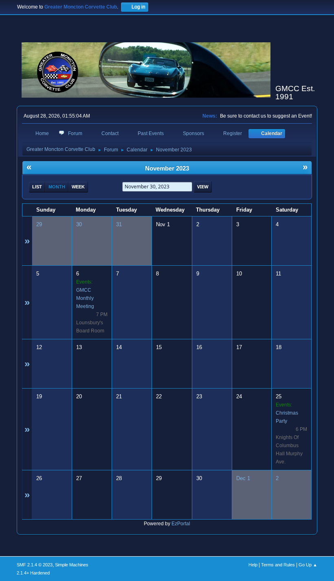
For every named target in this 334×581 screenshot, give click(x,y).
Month (56, 186)
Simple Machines (71, 564)
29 (39, 224)
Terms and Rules (278, 564)
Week (78, 186)
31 (119, 224)
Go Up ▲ (308, 564)
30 (79, 224)
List (37, 186)
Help (252, 564)
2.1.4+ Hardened (33, 572)
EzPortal (180, 523)
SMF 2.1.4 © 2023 (35, 564)
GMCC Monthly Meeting (85, 298)
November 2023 (167, 168)
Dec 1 (243, 478)
